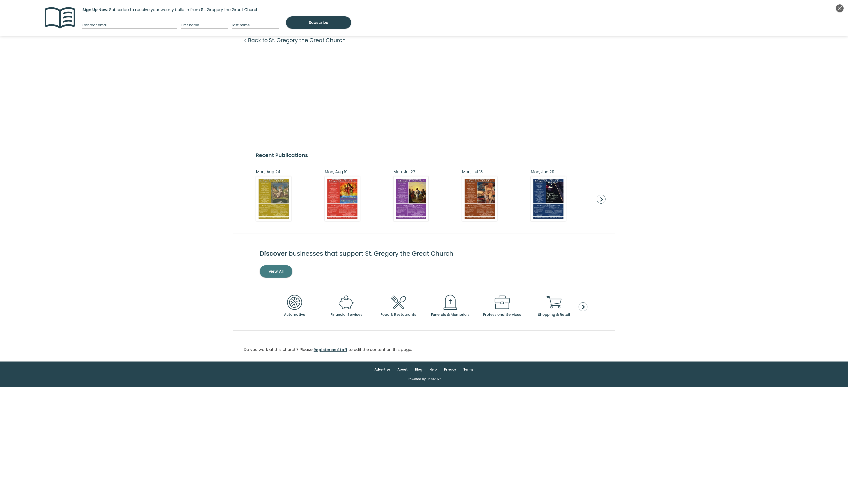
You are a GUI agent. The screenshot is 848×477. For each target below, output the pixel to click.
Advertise (382, 369)
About (403, 369)
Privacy (450, 369)
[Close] (840, 8)
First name (190, 25)
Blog (418, 369)
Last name (241, 25)
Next (601, 199)
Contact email (94, 25)
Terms (468, 369)
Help (433, 369)
